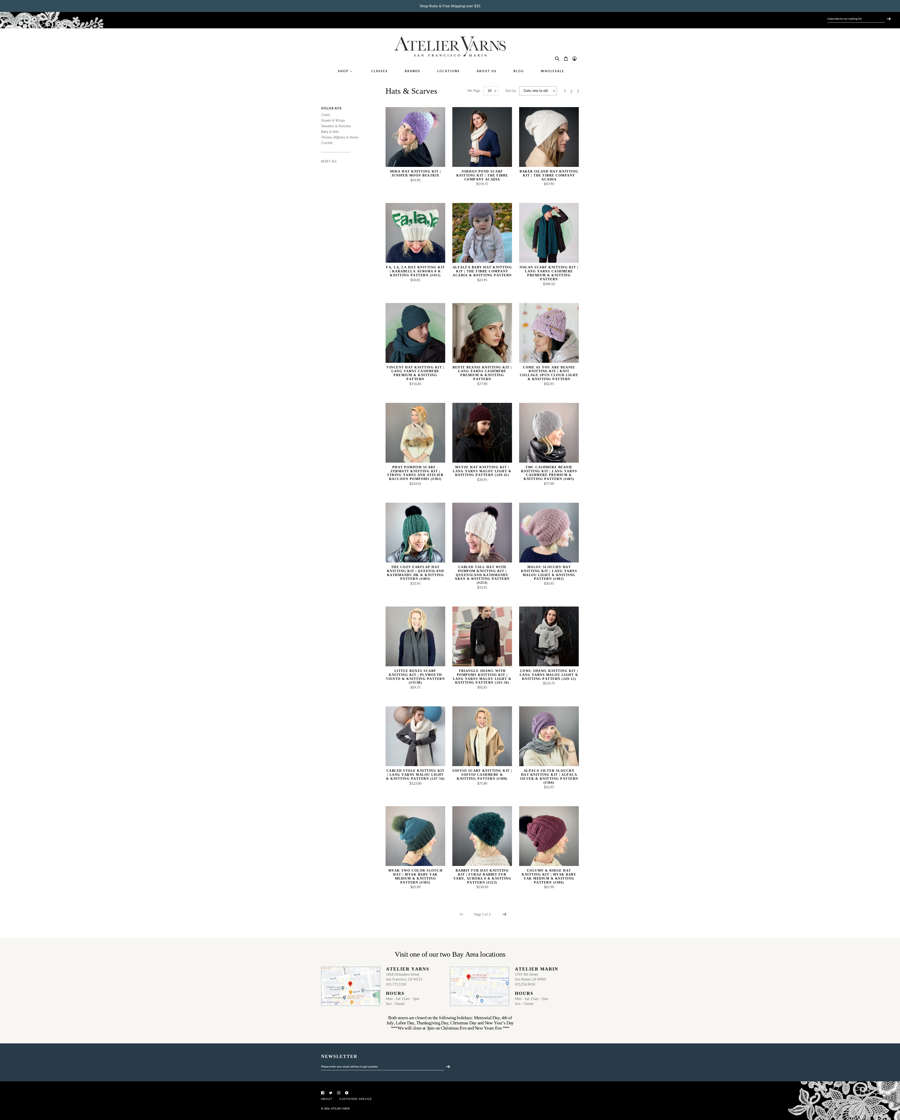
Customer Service (355, 1099)
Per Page (474, 91)
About (326, 1099)
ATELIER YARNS (340, 1108)
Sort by (510, 91)
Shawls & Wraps (333, 120)
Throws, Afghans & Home (339, 137)
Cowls (325, 115)
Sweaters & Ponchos (336, 126)
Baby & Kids (330, 132)
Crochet (327, 143)
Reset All (329, 161)
